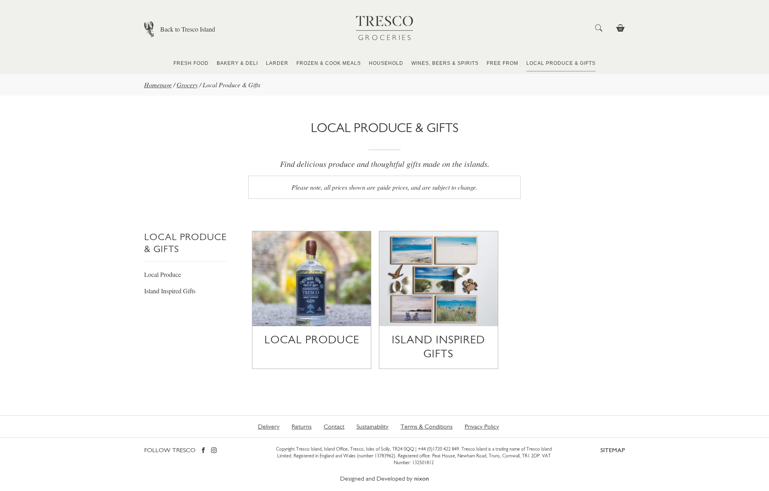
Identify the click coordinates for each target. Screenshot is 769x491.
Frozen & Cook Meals (328, 63)
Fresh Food (191, 63)
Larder (277, 63)
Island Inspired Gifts (169, 291)
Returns (302, 426)
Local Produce (162, 274)
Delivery (269, 426)
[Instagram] (214, 451)
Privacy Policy (482, 426)
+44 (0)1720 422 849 (438, 449)
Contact (334, 426)
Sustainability (372, 426)
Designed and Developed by (384, 478)
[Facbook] (203, 451)
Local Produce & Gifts (561, 63)
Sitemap (612, 450)
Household (386, 63)
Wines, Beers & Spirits (445, 63)
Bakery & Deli (237, 63)
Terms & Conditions (427, 426)
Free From (502, 63)
